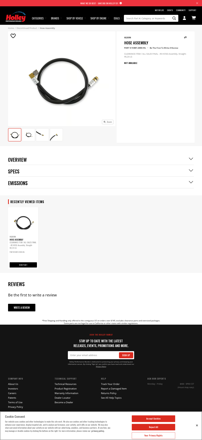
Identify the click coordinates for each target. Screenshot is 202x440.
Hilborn (127, 37)
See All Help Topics (111, 397)
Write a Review (22, 307)
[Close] (196, 425)
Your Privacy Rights (153, 435)
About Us (13, 384)
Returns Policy (108, 393)
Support (192, 10)
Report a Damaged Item (114, 388)
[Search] (174, 18)
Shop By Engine (98, 18)
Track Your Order (110, 384)
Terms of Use (15, 402)
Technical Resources (65, 384)
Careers (12, 393)
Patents (12, 397)
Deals (117, 18)
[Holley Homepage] (16, 14)
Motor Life (159, 10)
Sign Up (126, 355)
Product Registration (66, 388)
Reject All (153, 427)
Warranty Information (66, 393)
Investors (13, 388)
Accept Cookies (153, 418)
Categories (38, 18)
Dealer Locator (63, 397)
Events (170, 10)
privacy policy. (98, 430)
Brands (55, 18)
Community (180, 10)
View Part (23, 265)
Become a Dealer (64, 402)
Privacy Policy (101, 367)
